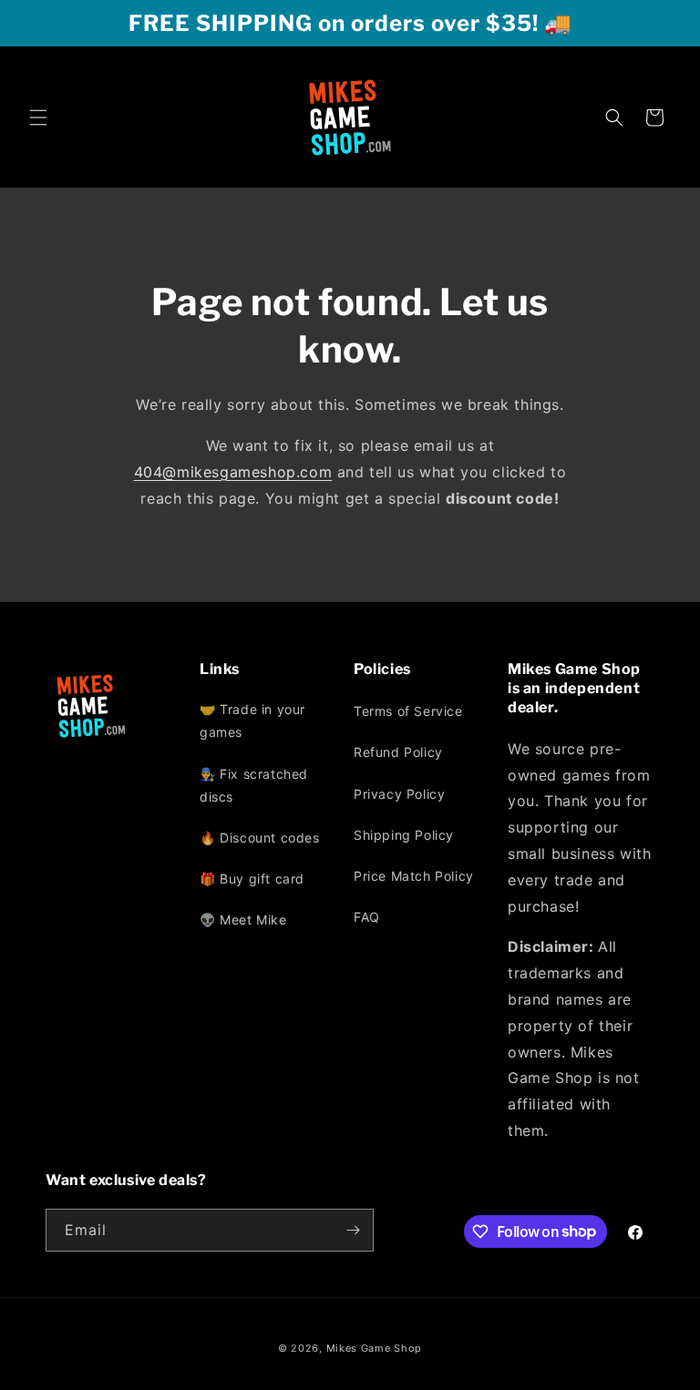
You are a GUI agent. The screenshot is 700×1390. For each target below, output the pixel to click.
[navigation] (273, 819)
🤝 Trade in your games (252, 720)
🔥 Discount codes (260, 837)
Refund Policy (398, 752)
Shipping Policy (404, 835)
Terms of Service (408, 711)
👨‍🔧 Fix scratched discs (254, 785)
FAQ (367, 917)
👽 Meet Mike (243, 919)
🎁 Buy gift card (252, 878)
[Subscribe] (353, 1230)
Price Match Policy (414, 876)
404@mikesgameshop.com (233, 472)
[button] (38, 117)
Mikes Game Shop (374, 1348)
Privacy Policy (399, 794)
